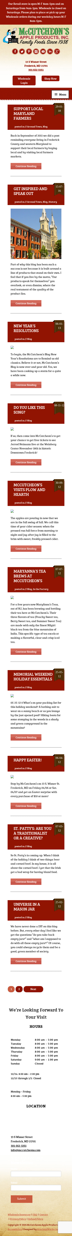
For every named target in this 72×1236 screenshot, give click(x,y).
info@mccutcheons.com (25, 1150)
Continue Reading (26, 166)
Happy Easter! (28, 760)
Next (33, 989)
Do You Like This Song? (29, 410)
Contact (43, 1214)
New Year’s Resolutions (26, 328)
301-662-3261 (36, 69)
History (53, 201)
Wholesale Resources (19, 1214)
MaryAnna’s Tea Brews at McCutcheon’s (30, 575)
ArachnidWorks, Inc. (48, 1229)
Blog (45, 126)
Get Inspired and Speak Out (30, 191)
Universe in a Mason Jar (27, 906)
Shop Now (50, 78)
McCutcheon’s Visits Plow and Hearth (29, 489)
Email (14, 1182)
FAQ (35, 1214)
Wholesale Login (24, 81)
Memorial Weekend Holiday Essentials (33, 676)
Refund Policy (35, 1218)
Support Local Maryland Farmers (28, 113)
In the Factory (40, 589)
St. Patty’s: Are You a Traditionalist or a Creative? (32, 833)
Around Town (34, 126)
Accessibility (15, 1229)
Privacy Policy (18, 1218)
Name (14, 1168)
